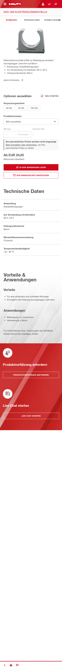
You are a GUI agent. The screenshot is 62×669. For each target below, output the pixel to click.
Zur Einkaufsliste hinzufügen (32, 175)
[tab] (11, 20)
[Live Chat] (17, 665)
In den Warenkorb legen (32, 167)
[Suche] (55, 4)
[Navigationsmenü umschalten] (5, 4)
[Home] (14, 4)
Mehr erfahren (11, 80)
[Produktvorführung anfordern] (11, 665)
